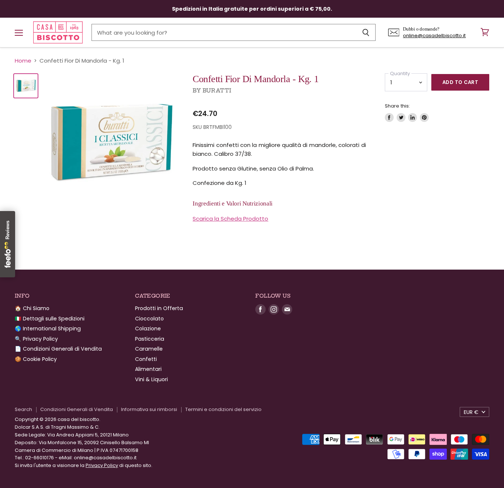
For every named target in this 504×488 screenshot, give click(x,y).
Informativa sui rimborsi (149, 409)
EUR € (471, 412)
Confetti (146, 359)
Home (23, 60)
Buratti (217, 90)
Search (23, 409)
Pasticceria (149, 339)
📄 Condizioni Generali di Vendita (58, 348)
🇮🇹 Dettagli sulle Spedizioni (49, 318)
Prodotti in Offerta (159, 308)
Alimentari (148, 369)
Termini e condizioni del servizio (223, 409)
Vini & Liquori (151, 379)
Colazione (148, 328)
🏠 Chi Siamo (32, 308)
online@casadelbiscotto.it (434, 35)
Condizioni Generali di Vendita (76, 409)
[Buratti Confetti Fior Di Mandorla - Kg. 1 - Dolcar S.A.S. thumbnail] (26, 86)
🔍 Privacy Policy (36, 339)
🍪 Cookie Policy (36, 359)
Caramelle (149, 348)
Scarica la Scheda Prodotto (230, 218)
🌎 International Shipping (48, 328)
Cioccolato (149, 318)
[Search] (366, 32)
